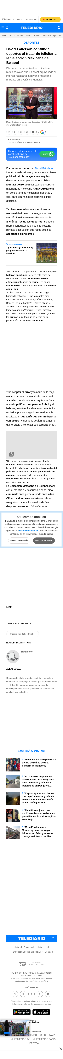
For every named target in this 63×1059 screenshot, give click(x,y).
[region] (31, 7)
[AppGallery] (31, 1021)
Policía (29, 35)
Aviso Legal (43, 947)
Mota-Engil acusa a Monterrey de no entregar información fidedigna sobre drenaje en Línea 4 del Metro (37, 832)
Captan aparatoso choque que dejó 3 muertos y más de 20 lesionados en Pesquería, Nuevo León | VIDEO (38, 798)
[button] (8, 132)
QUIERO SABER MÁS (19, 540)
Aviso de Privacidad (24, 947)
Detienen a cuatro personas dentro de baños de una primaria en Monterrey (39, 762)
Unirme (44, 154)
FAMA (52, 1035)
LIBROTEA (33, 1043)
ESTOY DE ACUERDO (44, 540)
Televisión (46, 35)
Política (37, 35)
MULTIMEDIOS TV (20, 1039)
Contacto (49, 952)
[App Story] (41, 1012)
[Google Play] (22, 1012)
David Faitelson (44, 168)
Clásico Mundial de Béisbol (22, 634)
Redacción (14, 139)
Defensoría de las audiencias (27, 952)
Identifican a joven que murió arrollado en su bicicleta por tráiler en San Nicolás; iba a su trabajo (39, 815)
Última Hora (7, 35)
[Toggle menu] (2, 28)
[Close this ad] (61, 1049)
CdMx (19, 19)
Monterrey (32, 19)
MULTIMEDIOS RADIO (44, 1039)
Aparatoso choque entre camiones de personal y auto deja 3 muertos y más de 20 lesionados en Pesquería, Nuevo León (38, 782)
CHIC (43, 1035)
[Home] (31, 28)
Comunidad (20, 35)
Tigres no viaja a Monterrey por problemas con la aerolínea (20, 250)
